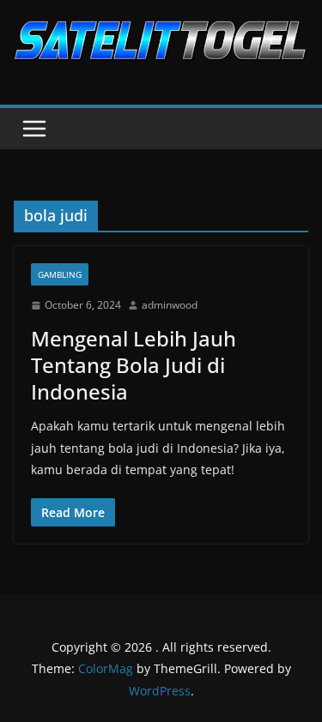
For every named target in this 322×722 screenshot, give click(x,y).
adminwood (169, 305)
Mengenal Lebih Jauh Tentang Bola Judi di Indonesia (133, 365)
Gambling (60, 274)
